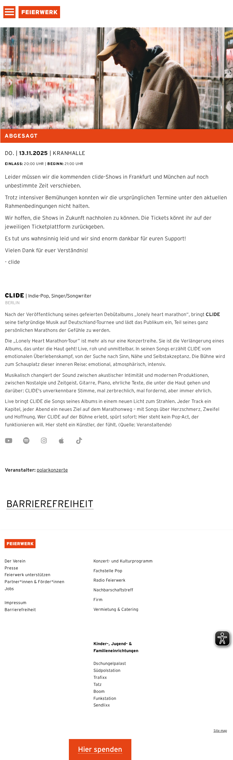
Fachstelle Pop (107, 570)
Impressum (15, 602)
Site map (220, 730)
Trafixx (100, 677)
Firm (98, 599)
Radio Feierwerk (109, 580)
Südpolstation (106, 670)
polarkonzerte (52, 470)
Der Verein (15, 561)
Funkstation (104, 698)
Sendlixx (101, 705)
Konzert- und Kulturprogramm (123, 561)
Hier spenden (100, 749)
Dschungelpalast (109, 663)
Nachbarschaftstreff (113, 589)
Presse (11, 568)
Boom (99, 691)
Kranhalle (69, 153)
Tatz (97, 684)
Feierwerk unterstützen (27, 574)
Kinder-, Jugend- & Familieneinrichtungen (115, 647)
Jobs (9, 588)
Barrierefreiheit (49, 503)
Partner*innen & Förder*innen (34, 581)
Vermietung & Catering (115, 609)
